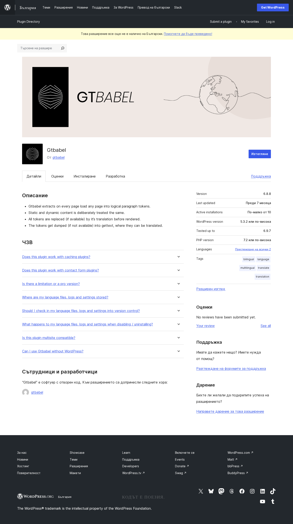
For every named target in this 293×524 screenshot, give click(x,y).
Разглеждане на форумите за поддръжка (231, 368)
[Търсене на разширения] (62, 48)
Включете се (185, 452)
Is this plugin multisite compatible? (48, 338)
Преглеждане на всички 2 (253, 249)
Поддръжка (261, 176)
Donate (182, 466)
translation (262, 276)
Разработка (115, 176)
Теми (73, 459)
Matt (233, 459)
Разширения (79, 466)
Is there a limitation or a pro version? (51, 284)
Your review (205, 326)
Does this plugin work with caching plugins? (56, 257)
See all (266, 326)
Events (180, 459)
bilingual (248, 259)
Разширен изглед (210, 289)
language (263, 259)
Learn (126, 452)
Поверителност (29, 473)
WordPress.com (241, 452)
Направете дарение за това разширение (230, 411)
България (64, 497)
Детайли (34, 176)
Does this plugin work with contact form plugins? (60, 270)
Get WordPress (273, 7)
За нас (22, 452)
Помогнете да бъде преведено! (188, 34)
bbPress (235, 466)
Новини (22, 459)
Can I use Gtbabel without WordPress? (52, 351)
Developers (130, 466)
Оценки (57, 176)
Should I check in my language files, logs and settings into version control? (81, 311)
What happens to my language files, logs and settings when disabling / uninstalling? (87, 324)
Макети (75, 473)
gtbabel (59, 157)
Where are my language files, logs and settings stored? (65, 297)
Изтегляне (259, 154)
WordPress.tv (133, 473)
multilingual (247, 267)
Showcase (77, 452)
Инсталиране (85, 176)
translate (263, 267)
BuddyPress (238, 473)
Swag (181, 473)
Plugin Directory (28, 21)
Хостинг (23, 466)
